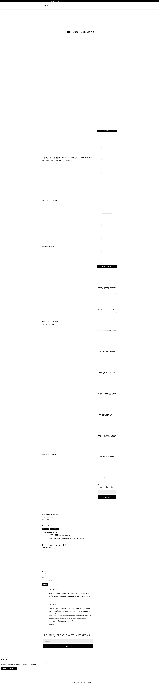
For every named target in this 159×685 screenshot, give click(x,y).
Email (44, 571)
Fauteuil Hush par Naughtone (49, 454)
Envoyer (45, 584)
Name (44, 564)
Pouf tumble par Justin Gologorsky (50, 514)
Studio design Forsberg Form (49, 286)
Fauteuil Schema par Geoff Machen (50, 246)
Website (45, 577)
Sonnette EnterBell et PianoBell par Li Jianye (52, 200)
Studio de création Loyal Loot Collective (51, 321)
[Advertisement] (79, 19)
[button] (45, 5)
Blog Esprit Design (47, 519)
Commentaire (47, 548)
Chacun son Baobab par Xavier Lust (50, 398)
